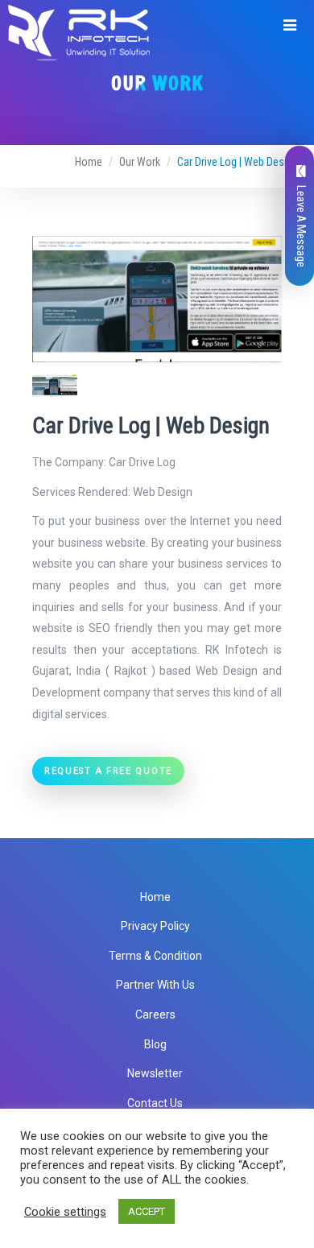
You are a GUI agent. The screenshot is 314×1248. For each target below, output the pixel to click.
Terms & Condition (155, 955)
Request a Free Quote (108, 771)
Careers (155, 1014)
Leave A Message (301, 226)
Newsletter (155, 1073)
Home (88, 161)
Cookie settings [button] (65, 1212)
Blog (155, 1044)
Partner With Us (155, 984)
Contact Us (155, 1103)
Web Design (162, 492)
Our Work (139, 161)
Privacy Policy (155, 925)
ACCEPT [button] (146, 1211)
